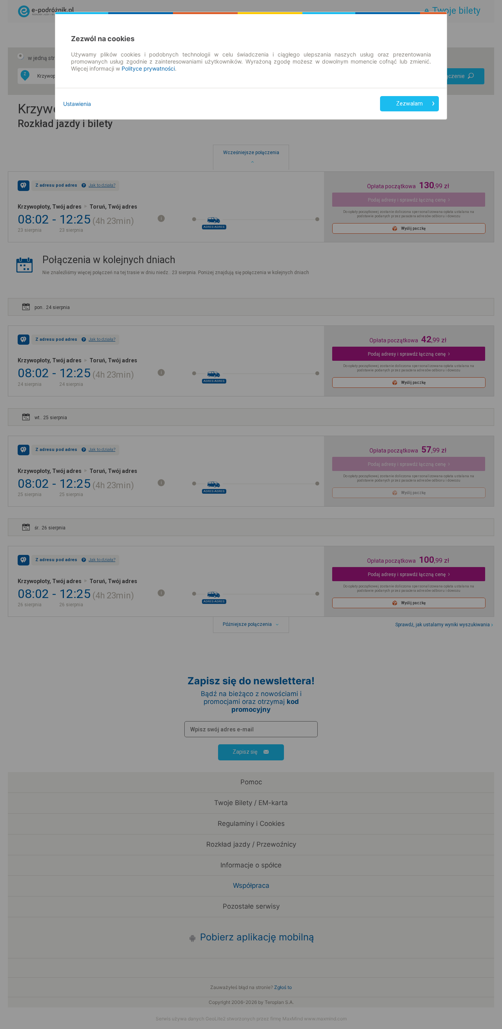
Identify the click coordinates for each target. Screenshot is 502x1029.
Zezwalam (409, 103)
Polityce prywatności (148, 68)
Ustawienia (77, 103)
